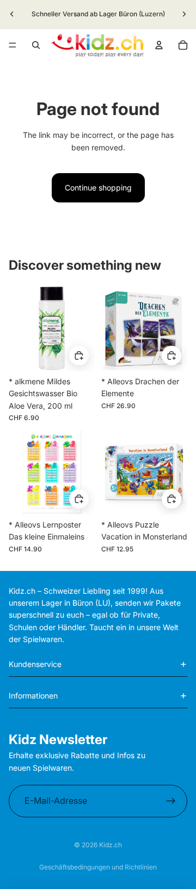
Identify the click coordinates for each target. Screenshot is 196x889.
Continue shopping (98, 187)
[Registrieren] (171, 801)
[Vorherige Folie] (12, 14)
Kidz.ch (110, 845)
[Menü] (12, 45)
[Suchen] (36, 45)
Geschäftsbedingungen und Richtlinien (98, 867)
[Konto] (159, 45)
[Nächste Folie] (184, 14)
